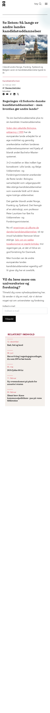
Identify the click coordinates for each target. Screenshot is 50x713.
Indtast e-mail (9, 306)
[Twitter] (18, 94)
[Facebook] (11, 94)
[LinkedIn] (14, 94)
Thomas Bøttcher (13, 88)
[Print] (4, 94)
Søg (36, 4)
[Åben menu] (46, 4)
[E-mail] (7, 94)
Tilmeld (9, 319)
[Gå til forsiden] (4, 3)
